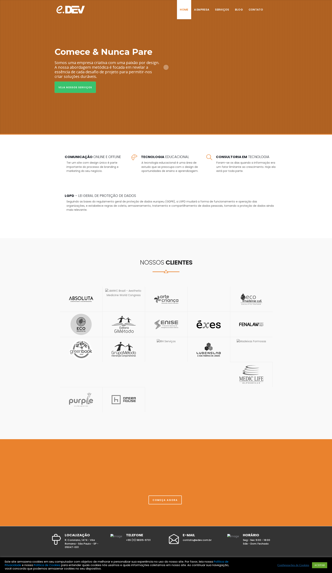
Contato (256, 10)
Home (184, 10)
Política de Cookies (47, 565)
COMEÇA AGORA (165, 500)
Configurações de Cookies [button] (293, 565)
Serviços (222, 10)
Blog (239, 10)
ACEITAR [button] (319, 565)
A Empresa (201, 10)
